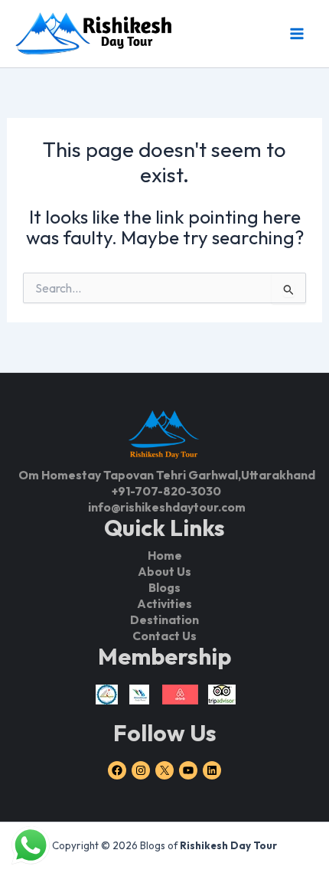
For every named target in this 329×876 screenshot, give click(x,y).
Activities (164, 603)
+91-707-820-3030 (166, 490)
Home (165, 555)
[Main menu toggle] (296, 33)
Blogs (164, 587)
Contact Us (164, 635)
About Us (164, 571)
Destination (164, 619)
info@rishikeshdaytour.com (167, 507)
